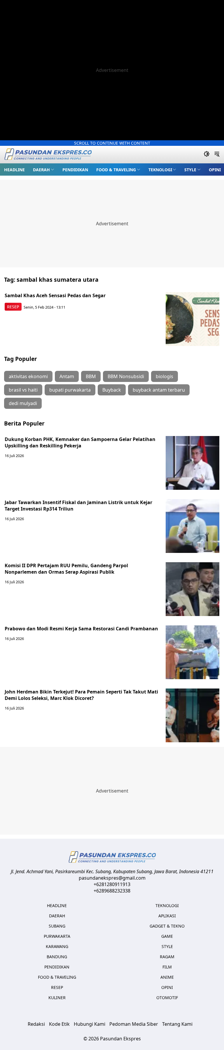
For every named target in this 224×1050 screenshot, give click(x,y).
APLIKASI (167, 915)
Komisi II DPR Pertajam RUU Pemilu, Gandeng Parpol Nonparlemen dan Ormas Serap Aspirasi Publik (66, 568)
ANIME (167, 977)
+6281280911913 (112, 884)
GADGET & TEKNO (167, 926)
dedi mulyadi (23, 403)
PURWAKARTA (57, 936)
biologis (164, 376)
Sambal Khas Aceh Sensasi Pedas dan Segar (55, 295)
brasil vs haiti (23, 390)
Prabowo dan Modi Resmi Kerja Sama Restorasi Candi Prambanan (81, 628)
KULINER (57, 997)
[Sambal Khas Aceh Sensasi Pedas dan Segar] (192, 319)
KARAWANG (57, 946)
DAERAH (41, 169)
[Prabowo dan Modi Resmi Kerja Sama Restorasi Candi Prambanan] (192, 652)
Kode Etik (59, 1024)
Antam (67, 376)
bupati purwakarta (70, 390)
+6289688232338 (112, 891)
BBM (91, 376)
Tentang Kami (177, 1024)
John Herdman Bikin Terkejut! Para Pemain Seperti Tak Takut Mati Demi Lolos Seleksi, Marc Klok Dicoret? (81, 695)
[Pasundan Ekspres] (48, 154)
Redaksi (36, 1024)
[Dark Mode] (207, 154)
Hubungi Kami (89, 1024)
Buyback (111, 390)
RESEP (13, 306)
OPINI (215, 169)
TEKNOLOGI (160, 169)
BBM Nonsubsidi (126, 376)
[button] (43, 169)
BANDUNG (57, 956)
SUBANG (57, 926)
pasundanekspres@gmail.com (112, 878)
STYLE (190, 169)
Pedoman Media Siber (133, 1024)
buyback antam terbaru (159, 390)
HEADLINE (14, 169)
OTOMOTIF (167, 997)
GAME (167, 936)
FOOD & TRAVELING (116, 169)
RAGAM (167, 956)
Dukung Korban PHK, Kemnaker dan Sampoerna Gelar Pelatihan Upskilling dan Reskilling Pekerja (80, 442)
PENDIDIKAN (75, 169)
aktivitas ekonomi (28, 376)
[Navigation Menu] (217, 154)
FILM (167, 967)
